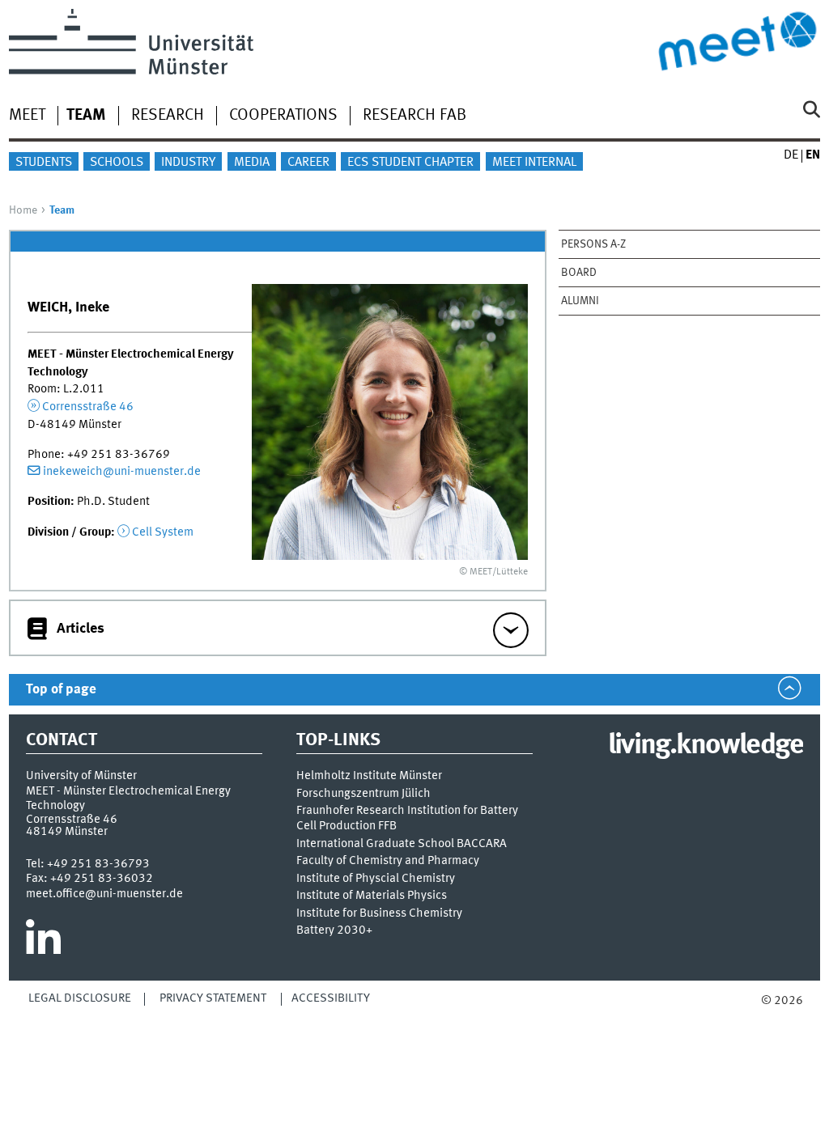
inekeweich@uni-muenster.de (122, 471)
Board (579, 272)
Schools (116, 162)
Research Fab (414, 116)
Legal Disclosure (79, 998)
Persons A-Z (593, 244)
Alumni (580, 301)
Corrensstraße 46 (88, 406)
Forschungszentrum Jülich (363, 794)
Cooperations (283, 116)
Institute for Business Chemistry (379, 914)
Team (86, 116)
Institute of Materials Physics (371, 896)
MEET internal (534, 162)
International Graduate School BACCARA (401, 844)
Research (167, 116)
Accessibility (330, 998)
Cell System (162, 532)
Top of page (61, 690)
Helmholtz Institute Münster (369, 776)
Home (23, 210)
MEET (27, 116)
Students (43, 162)
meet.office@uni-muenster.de (104, 894)
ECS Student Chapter (410, 162)
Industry (188, 162)
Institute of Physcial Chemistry (375, 879)
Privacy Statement (212, 998)
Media (252, 162)
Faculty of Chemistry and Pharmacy (387, 861)
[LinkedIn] (43, 943)
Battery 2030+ (334, 931)
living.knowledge (705, 746)
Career (308, 162)
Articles (80, 628)
